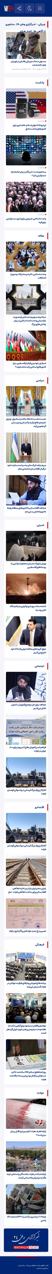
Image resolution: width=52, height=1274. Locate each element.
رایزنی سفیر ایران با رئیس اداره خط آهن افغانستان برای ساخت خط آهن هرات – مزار (27, 890)
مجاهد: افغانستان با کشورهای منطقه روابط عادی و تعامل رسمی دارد (26, 509)
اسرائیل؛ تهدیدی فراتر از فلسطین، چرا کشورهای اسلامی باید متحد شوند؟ (29, 365)
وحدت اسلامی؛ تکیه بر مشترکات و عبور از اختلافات (28, 276)
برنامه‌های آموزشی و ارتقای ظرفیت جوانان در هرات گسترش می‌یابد (26, 985)
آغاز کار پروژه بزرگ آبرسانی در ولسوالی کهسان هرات (26, 792)
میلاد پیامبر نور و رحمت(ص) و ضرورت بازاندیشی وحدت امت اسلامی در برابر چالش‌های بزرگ (29, 320)
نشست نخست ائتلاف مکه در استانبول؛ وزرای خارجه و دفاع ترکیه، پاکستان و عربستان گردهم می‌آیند (26, 422)
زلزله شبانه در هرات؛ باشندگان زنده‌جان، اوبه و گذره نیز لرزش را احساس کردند (26, 1176)
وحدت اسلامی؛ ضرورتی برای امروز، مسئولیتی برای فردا (26, 220)
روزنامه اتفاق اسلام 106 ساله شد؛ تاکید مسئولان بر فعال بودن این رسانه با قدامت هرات (27, 1075)
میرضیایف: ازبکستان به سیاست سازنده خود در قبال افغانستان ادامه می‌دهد (26, 467)
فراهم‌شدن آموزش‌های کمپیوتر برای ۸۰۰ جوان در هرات (27, 749)
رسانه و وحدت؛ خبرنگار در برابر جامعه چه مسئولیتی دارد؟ (28, 173)
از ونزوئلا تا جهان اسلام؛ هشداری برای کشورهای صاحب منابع (29, 127)
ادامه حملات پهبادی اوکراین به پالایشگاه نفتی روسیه (28, 608)
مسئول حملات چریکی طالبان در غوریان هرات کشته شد (28, 63)
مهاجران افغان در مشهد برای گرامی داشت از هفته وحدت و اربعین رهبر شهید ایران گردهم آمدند (26, 1029)
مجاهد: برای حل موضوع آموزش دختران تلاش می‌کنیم (28, 706)
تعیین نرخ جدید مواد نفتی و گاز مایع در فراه (27, 931)
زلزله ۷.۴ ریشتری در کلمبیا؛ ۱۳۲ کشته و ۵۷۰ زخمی (26, 1218)
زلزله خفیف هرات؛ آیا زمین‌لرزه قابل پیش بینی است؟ (28, 1133)
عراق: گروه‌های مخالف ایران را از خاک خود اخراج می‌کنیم (28, 650)
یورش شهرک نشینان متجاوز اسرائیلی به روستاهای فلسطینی (28, 565)
